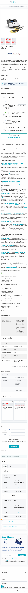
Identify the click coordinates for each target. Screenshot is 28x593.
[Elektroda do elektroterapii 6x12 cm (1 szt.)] (8, 129)
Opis (3, 144)
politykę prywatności (9, 560)
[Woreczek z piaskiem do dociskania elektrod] (7, 105)
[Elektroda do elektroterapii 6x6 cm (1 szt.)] (8, 114)
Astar (8, 217)
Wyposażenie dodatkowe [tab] (11, 396)
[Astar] (5, 466)
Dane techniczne (9, 144)
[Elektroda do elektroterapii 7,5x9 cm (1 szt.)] (8, 122)
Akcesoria (18, 144)
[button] (2, 586)
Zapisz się (22, 555)
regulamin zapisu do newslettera (17, 558)
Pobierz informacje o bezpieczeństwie (10, 521)
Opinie (22, 144)
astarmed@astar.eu (18, 488)
